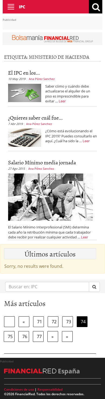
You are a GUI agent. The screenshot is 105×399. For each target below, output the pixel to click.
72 (54, 322)
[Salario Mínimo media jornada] (50, 197)
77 (39, 336)
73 (68, 322)
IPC (22, 6)
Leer (62, 101)
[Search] (94, 287)
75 (10, 336)
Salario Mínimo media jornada (42, 162)
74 (83, 322)
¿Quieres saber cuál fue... (35, 117)
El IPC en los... (24, 72)
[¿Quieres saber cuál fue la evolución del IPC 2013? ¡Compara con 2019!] (24, 137)
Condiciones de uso (19, 389)
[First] (9, 321)
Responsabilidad (49, 389)
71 (39, 322)
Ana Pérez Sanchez (42, 79)
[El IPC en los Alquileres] (24, 92)
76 (24, 336)
